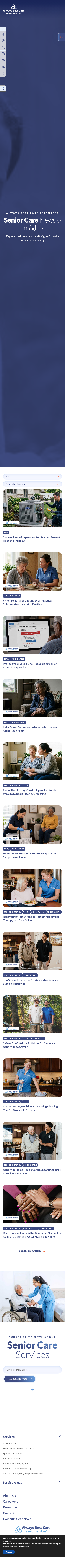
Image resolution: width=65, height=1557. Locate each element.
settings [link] (25, 1546)
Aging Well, (38, 912)
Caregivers (10, 1501)
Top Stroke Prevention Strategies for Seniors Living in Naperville (30, 981)
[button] (59, 9)
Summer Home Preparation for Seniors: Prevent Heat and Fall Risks (31, 539)
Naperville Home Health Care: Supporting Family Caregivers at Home (32, 1171)
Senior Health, (12, 785)
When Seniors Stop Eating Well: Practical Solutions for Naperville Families (27, 602)
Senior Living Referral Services (18, 1448)
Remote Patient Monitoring (17, 1468)
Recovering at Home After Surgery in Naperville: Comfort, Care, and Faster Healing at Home (32, 1234)
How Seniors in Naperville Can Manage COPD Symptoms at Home (30, 855)
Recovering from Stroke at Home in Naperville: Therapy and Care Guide (31, 918)
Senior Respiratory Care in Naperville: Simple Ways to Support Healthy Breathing (29, 792)
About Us (9, 1495)
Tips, (6, 659)
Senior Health (12, 596)
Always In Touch (11, 1458)
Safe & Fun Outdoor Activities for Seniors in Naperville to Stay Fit (29, 1045)
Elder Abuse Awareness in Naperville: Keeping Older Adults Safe (30, 728)
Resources (10, 1507)
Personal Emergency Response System (23, 1473)
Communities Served (17, 1519)
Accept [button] (9, 1552)
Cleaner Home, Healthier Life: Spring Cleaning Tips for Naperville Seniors (30, 1108)
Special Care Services (14, 1453)
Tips (6, 533)
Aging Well (18, 659)
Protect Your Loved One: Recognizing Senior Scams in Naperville (30, 665)
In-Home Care (10, 1443)
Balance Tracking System (16, 1463)
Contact (9, 1513)
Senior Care (18, 722)
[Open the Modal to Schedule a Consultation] (61, 37)
